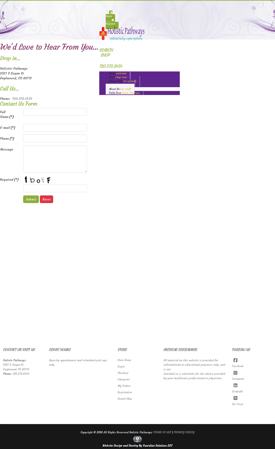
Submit (31, 199)
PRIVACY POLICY (184, 432)
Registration (125, 392)
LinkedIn (237, 391)
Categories (124, 379)
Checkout (123, 373)
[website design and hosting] (137, 439)
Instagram (238, 379)
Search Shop (125, 398)
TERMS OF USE (162, 432)
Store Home (124, 360)
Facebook (237, 366)
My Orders (124, 386)
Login (121, 366)
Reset (46, 199)
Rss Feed (237, 404)
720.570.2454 (22, 99)
